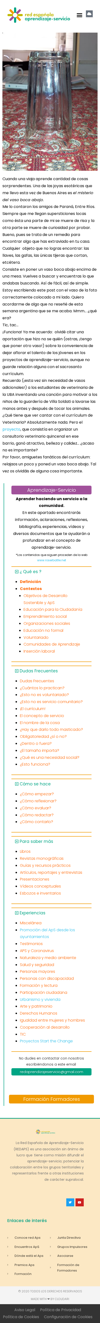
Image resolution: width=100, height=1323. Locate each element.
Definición (30, 581)
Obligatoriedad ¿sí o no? (43, 736)
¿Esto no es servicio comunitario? (51, 701)
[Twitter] (70, 1202)
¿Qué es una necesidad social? (49, 757)
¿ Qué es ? (30, 572)
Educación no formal (43, 630)
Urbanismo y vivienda (40, 999)
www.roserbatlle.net (51, 560)
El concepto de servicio (42, 715)
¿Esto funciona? (35, 764)
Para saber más (36, 841)
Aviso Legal (24, 1310)
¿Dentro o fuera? (36, 743)
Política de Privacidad (60, 1310)
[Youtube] (79, 1202)
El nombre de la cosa (40, 723)
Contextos (31, 588)
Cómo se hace (35, 784)
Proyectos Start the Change (46, 1041)
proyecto (11, 429)
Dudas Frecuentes (39, 671)
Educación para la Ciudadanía (53, 609)
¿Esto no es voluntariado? (44, 694)
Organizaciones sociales (47, 623)
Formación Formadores (51, 1099)
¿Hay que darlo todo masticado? (51, 729)
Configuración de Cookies (68, 1317)
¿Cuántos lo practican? (42, 688)
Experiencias (32, 913)
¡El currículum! (32, 708)
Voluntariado (36, 637)
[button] (79, 15)
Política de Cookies (21, 1317)
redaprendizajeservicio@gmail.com (51, 1071)
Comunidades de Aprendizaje (52, 644)
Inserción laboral (39, 651)
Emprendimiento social (45, 616)
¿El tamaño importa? (39, 750)
